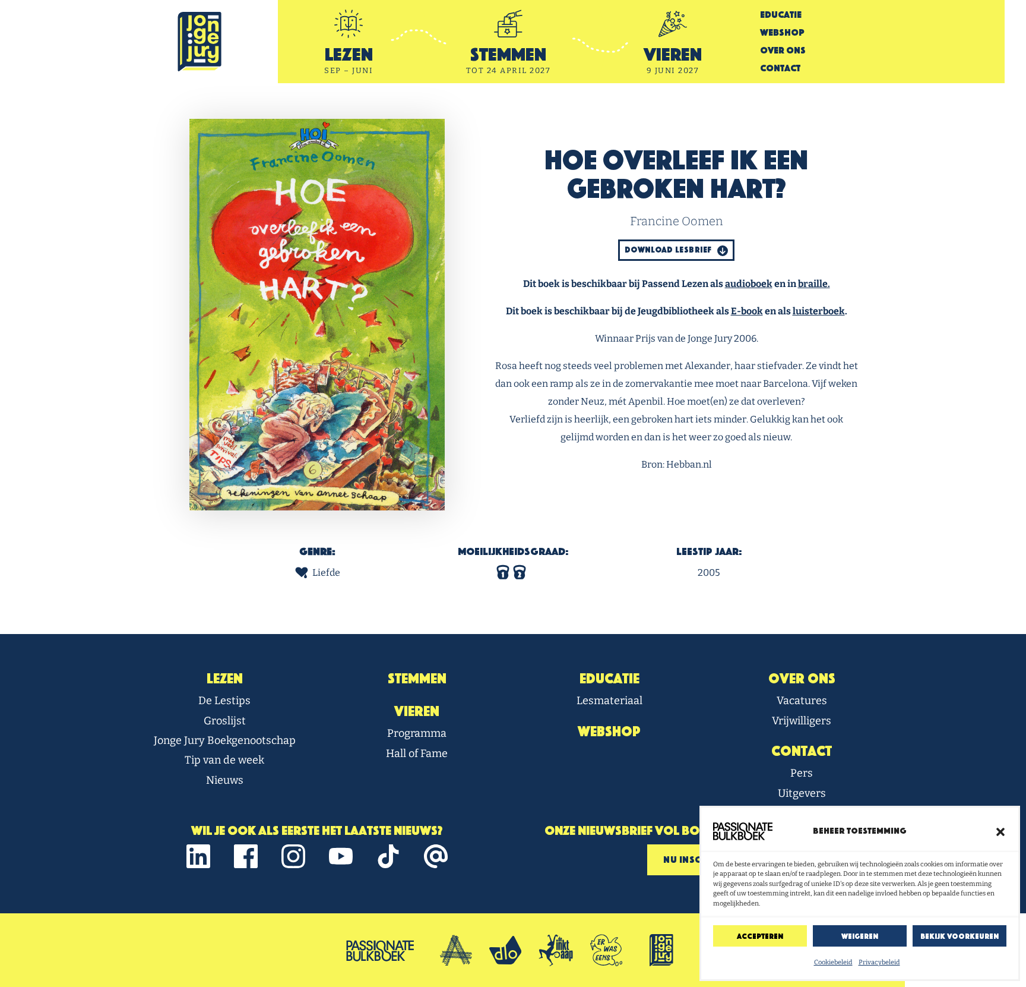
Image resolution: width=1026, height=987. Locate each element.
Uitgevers (802, 793)
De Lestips (224, 700)
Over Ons (783, 50)
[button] (1000, 831)
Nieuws (224, 780)
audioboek (748, 283)
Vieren (416, 711)
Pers (801, 773)
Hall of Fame (417, 753)
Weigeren (859, 936)
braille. (814, 283)
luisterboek (819, 311)
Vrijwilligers (801, 720)
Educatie (781, 14)
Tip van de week (224, 760)
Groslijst (225, 720)
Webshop (782, 32)
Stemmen (417, 678)
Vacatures (802, 700)
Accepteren (760, 936)
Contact (780, 68)
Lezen (225, 678)
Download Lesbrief (669, 250)
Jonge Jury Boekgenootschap (225, 740)
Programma (416, 733)
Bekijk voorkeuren (959, 936)
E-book (747, 311)
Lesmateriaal (609, 700)
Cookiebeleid (833, 962)
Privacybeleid (879, 962)
